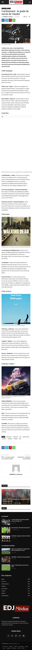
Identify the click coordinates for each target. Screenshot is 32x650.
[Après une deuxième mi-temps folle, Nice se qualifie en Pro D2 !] (6, 551)
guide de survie (26, 436)
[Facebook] (3, 20)
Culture (8, 8)
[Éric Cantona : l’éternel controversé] (6, 530)
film (20, 436)
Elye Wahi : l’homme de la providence (20, 557)
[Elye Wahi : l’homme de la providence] (6, 559)
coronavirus (15, 436)
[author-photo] (16, 472)
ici (26, 185)
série (20, 438)
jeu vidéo (4, 438)
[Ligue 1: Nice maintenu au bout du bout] (6, 567)
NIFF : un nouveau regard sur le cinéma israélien (8, 457)
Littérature (10, 438)
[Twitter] (6, 20)
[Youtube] (23, 635)
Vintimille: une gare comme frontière (20, 536)
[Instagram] (12, 635)
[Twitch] (15, 635)
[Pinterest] (10, 20)
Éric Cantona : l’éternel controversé (20, 527)
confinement (8, 436)
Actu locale (8, 6)
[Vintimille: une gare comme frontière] (6, 538)
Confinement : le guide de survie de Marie (23, 457)
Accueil (3, 6)
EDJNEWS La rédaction (8, 16)
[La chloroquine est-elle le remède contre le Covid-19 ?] (6, 522)
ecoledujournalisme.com (13, 643)
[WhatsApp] (13, 20)
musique (15, 438)
